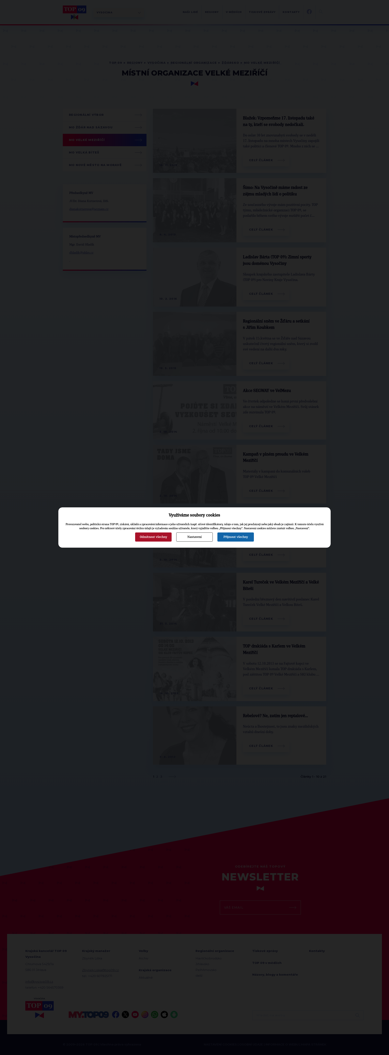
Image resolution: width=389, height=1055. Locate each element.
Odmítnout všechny (153, 537)
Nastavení (194, 537)
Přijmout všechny (235, 537)
